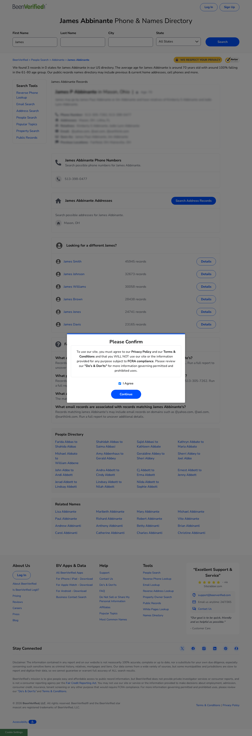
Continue (126, 394)
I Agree (127, 383)
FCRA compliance (141, 361)
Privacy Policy (141, 352)
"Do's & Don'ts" (95, 366)
